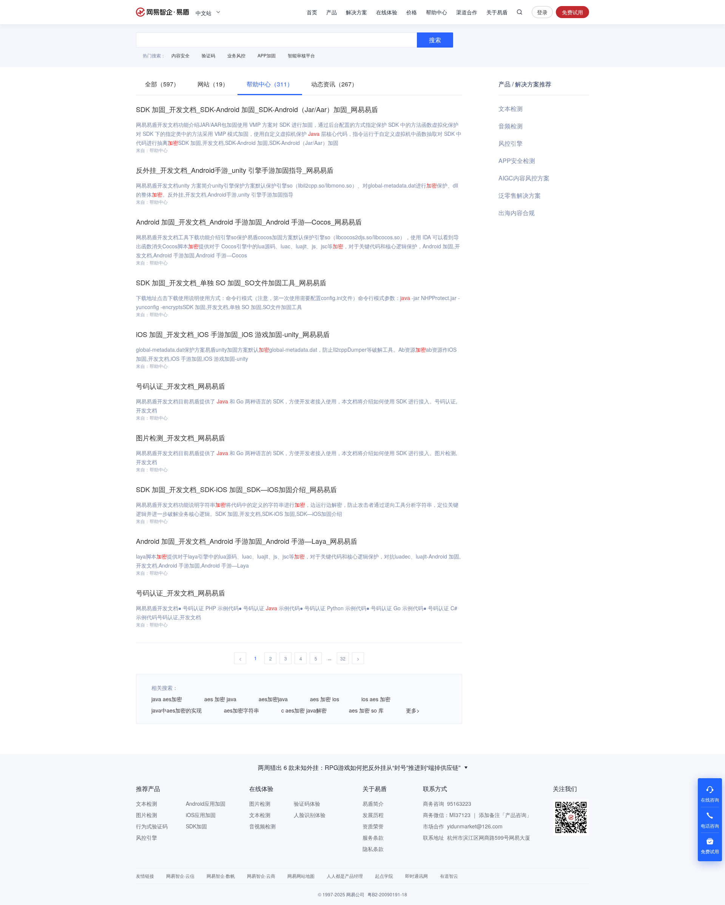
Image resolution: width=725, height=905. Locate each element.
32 (343, 658)
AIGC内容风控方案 (523, 178)
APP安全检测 (516, 160)
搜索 (520, 12)
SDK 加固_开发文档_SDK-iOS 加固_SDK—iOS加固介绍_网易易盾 (236, 489)
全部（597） (162, 84)
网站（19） (212, 84)
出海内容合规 (516, 212)
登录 (542, 12)
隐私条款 (373, 849)
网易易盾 (162, 12)
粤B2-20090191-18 (387, 894)
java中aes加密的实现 (176, 710)
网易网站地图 (301, 876)
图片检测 (146, 815)
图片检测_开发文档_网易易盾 (180, 437)
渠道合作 (466, 12)
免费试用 (572, 12)
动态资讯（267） (334, 84)
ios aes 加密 (375, 699)
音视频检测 (262, 826)
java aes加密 (166, 699)
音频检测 (510, 126)
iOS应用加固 (201, 815)
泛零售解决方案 (519, 195)
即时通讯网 (416, 876)
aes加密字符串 (241, 710)
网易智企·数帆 (221, 876)
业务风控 (236, 55)
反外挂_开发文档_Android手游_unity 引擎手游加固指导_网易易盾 (234, 170)
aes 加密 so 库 (366, 710)
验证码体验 (307, 803)
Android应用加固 (205, 803)
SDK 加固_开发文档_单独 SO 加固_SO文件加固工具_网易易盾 (231, 282)
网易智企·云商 (261, 876)
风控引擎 (510, 143)
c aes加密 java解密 (304, 710)
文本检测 (510, 108)
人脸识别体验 (309, 815)
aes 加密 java (220, 699)
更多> (413, 710)
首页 (312, 12)
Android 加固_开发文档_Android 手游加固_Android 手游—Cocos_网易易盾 (249, 221)
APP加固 (267, 55)
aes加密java (273, 699)
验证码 (208, 55)
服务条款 (373, 837)
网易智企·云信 (180, 876)
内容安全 (180, 55)
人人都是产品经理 (345, 876)
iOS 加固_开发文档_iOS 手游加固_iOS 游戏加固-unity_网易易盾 (233, 334)
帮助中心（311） (270, 84)
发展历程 (373, 815)
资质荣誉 (373, 826)
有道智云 (449, 876)
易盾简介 (373, 803)
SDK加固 (196, 826)
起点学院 (384, 876)
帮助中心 (436, 12)
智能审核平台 (301, 55)
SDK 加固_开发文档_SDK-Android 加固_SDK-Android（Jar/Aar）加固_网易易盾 (257, 109)
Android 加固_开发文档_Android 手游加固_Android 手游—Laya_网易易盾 (246, 541)
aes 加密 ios (324, 699)
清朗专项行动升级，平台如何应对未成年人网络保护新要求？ (359, 770)
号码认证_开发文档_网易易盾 (180, 386)
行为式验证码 (152, 826)
